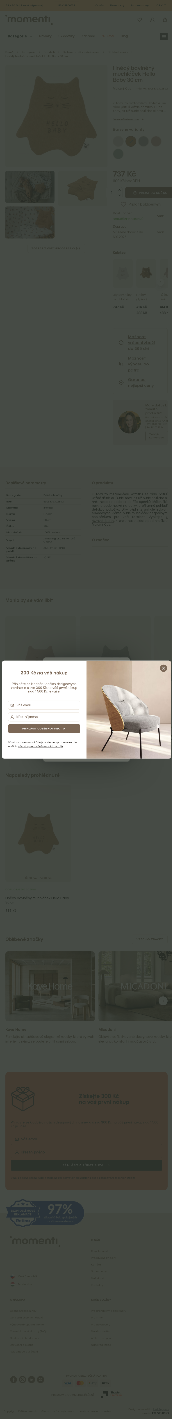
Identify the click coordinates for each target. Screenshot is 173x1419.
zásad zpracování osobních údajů (40, 746)
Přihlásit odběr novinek (41, 728)
